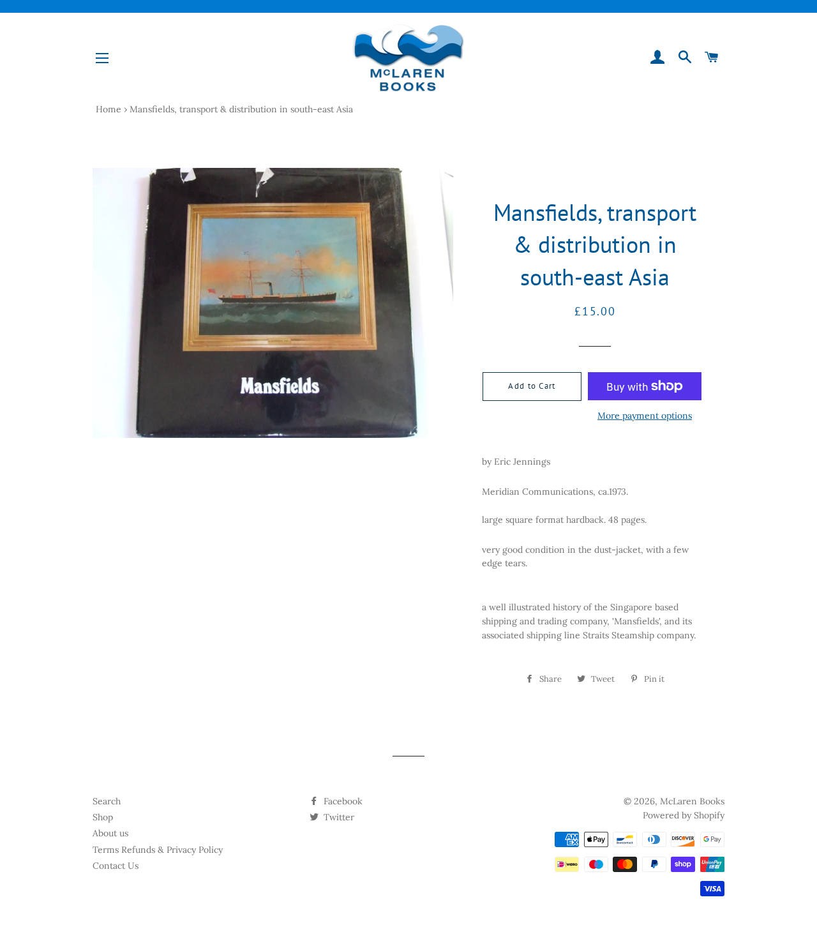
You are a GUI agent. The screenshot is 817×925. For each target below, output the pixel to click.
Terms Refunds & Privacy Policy (158, 849)
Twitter (337, 817)
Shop (103, 817)
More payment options (644, 415)
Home (108, 109)
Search (107, 801)
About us (110, 833)
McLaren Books (692, 801)
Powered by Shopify (683, 815)
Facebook (342, 801)
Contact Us (116, 865)
